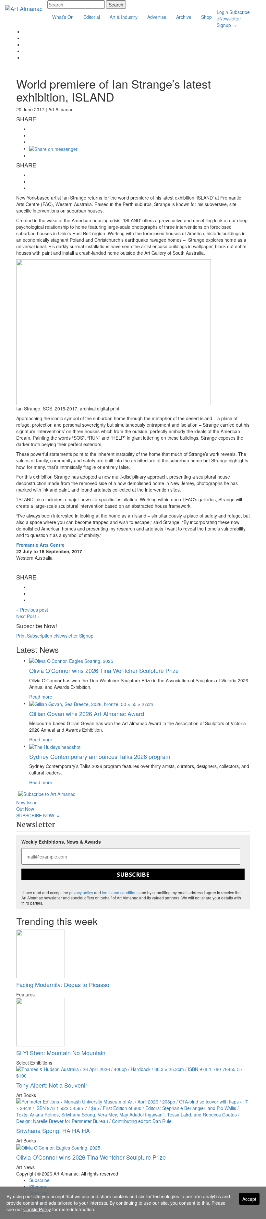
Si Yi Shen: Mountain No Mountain (60, 1052)
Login (222, 12)
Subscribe (239, 12)
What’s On (63, 17)
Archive (183, 17)
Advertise (156, 17)
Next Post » (28, 616)
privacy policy (81, 892)
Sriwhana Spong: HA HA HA (53, 1130)
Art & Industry (124, 17)
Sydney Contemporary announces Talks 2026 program (99, 756)
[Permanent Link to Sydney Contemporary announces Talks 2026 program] (54, 746)
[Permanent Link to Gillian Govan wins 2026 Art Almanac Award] (91, 703)
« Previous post (32, 609)
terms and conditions (120, 892)
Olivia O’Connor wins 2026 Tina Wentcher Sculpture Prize (104, 670)
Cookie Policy (37, 1209)
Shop (206, 17)
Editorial (91, 17)
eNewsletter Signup (229, 21)
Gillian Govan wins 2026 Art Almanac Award (86, 713)
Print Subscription (34, 635)
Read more (40, 696)
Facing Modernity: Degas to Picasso (62, 984)
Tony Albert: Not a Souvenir (51, 1085)
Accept (249, 1199)
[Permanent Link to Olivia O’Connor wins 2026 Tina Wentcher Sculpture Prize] (71, 660)
